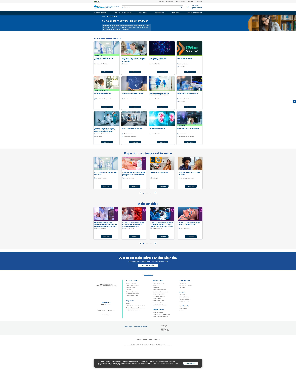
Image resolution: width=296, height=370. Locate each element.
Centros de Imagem (158, 312)
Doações (161, 1)
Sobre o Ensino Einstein (132, 285)
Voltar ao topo (148, 275)
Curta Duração (157, 298)
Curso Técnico (156, 285)
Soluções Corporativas (186, 285)
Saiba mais (107, 72)
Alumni (128, 303)
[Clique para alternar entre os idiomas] (97, 1)
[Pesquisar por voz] (123, 7)
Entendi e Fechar (190, 363)
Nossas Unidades (130, 287)
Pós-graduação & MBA (159, 294)
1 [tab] (143, 193)
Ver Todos (182, 287)
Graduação (156, 287)
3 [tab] (146, 193)
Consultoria (183, 283)
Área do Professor (180, 1)
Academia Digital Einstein (160, 305)
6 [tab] (150, 193)
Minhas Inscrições (184, 301)
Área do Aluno (169, 1)
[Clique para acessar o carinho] (187, 7)
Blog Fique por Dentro (132, 295)
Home (103, 16)
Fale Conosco (191, 1)
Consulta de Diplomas (185, 299)
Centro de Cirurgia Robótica (160, 316)
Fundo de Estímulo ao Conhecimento (136, 308)
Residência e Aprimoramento (161, 292)
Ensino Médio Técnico (158, 283)
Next (155, 192)
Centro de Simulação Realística (161, 314)
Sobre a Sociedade (131, 283)
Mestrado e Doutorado (159, 296)
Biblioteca (129, 289)
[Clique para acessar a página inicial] (106, 9)
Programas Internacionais (133, 310)
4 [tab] (147, 193)
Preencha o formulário (148, 265)
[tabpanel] (106, 173)
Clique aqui (164, 325)
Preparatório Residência (159, 289)
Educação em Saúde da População (135, 305)
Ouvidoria (199, 1)
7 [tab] (151, 193)
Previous (140, 192)
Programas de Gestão (158, 300)
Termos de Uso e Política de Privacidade (148, 339)
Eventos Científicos (158, 302)
